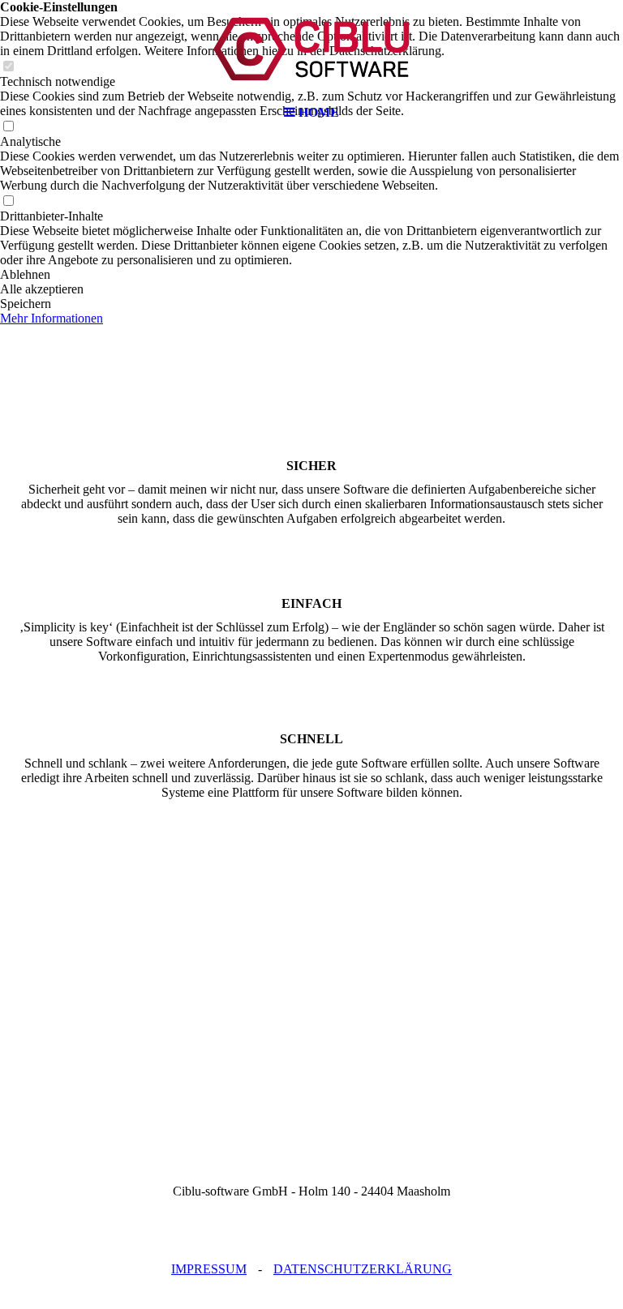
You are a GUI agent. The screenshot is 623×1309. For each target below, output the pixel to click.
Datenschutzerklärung (362, 1269)
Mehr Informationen (51, 318)
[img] (311, 48)
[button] (311, 274)
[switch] (8, 201)
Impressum (209, 1269)
